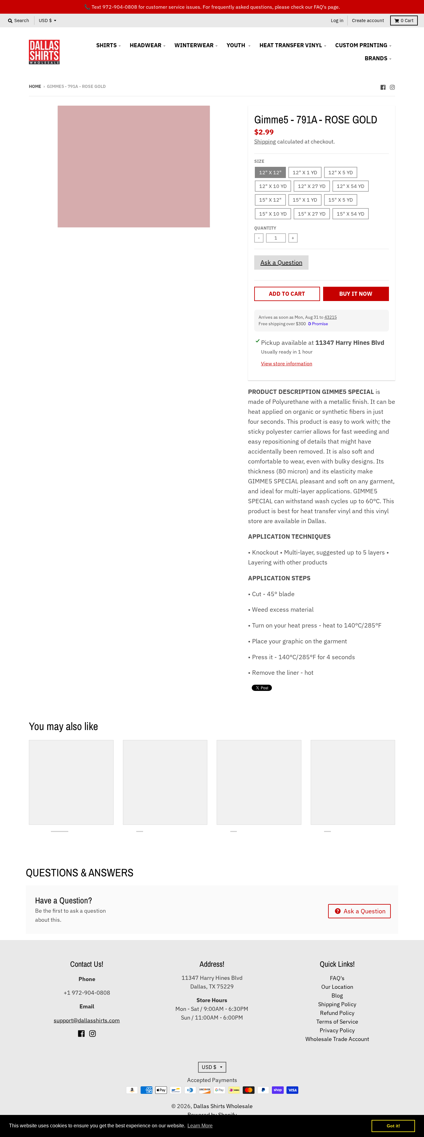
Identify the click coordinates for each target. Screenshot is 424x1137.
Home (35, 86)
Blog (337, 995)
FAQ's (337, 978)
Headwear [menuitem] (145, 45)
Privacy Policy (337, 1030)
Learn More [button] (200, 1125)
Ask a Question (281, 262)
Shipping (265, 141)
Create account (368, 20)
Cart (407, 20)
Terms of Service (337, 1021)
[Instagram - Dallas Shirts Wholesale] (392, 86)
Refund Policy (337, 1012)
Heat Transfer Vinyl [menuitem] (290, 45)
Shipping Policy (337, 1004)
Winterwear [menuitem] (194, 45)
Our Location (337, 986)
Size (259, 161)
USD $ (45, 20)
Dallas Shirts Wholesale (223, 1106)
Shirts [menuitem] (106, 45)
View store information (286, 363)
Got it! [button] (393, 1125)
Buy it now (355, 293)
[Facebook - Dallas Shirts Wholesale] (383, 86)
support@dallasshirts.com (87, 1020)
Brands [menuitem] (376, 58)
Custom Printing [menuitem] (361, 45)
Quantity (265, 228)
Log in (337, 20)
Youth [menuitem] (236, 45)
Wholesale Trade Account (337, 1039)
